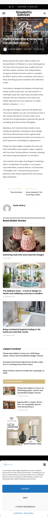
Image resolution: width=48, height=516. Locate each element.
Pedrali (21, 104)
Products (7, 33)
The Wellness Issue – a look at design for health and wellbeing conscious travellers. (23, 292)
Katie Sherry (16, 49)
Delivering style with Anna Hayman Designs (23, 254)
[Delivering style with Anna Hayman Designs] (24, 239)
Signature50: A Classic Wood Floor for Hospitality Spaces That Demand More (29, 404)
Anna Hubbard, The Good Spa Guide (34, 193)
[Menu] (3, 13)
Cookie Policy (18, 513)
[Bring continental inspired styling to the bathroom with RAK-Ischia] (24, 313)
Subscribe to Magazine (28, 7)
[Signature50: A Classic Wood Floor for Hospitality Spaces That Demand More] (9, 405)
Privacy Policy (28, 513)
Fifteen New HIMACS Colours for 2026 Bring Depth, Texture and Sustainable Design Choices (23, 354)
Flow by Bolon (16, 192)
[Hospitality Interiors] (24, 13)
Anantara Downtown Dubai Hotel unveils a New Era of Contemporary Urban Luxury (23, 363)
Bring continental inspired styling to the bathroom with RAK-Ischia (21, 330)
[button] (44, 464)
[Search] (44, 13)
